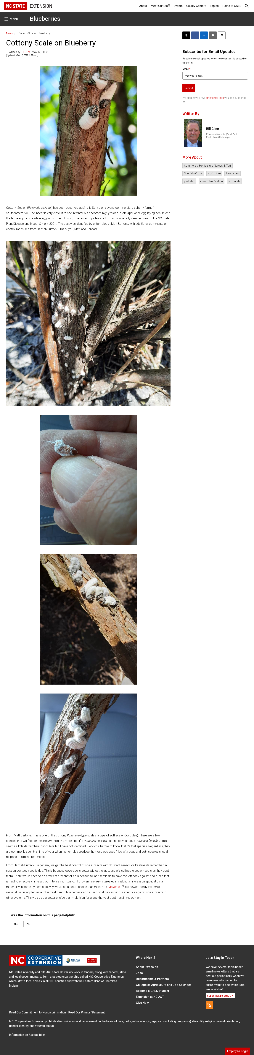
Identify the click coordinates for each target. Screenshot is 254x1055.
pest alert (189, 181)
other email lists (214, 97)
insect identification (211, 181)
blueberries (232, 173)
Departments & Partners (152, 979)
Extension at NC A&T (150, 997)
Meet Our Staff (160, 6)
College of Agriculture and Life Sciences (164, 985)
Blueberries (45, 18)
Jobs (139, 973)
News (9, 33)
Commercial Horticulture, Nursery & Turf (207, 165)
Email (186, 68)
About (143, 6)
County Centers (196, 6)
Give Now (142, 1003)
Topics (214, 6)
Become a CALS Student (152, 991)
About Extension (147, 967)
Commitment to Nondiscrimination (44, 1012)
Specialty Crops (193, 173)
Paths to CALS (231, 6)
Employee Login (237, 1051)
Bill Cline (25, 51)
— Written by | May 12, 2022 (27, 51)
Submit (189, 88)
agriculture (214, 173)
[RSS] (209, 1005)
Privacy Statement (93, 1012)
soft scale (234, 181)
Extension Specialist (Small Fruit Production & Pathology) (222, 136)
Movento (114, 887)
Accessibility (37, 1035)
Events (178, 6)
